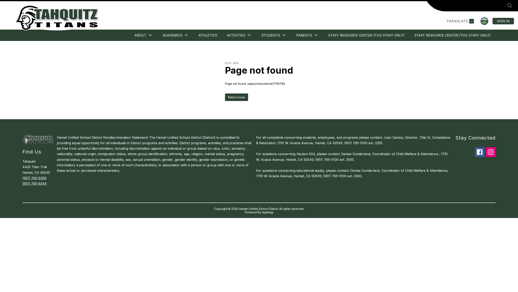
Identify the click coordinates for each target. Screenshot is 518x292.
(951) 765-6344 (34, 183)
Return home (236, 97)
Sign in (503, 21)
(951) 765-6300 (34, 178)
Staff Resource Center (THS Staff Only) (366, 35)
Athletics (207, 35)
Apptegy (268, 212)
